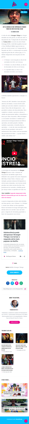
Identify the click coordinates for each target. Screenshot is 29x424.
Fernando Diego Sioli (14, 309)
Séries (15, 263)
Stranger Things (19, 267)
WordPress (19, 419)
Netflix (12, 267)
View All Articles (14, 322)
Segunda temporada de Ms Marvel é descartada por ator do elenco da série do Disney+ (14, 195)
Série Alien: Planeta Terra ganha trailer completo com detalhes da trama (21, 347)
